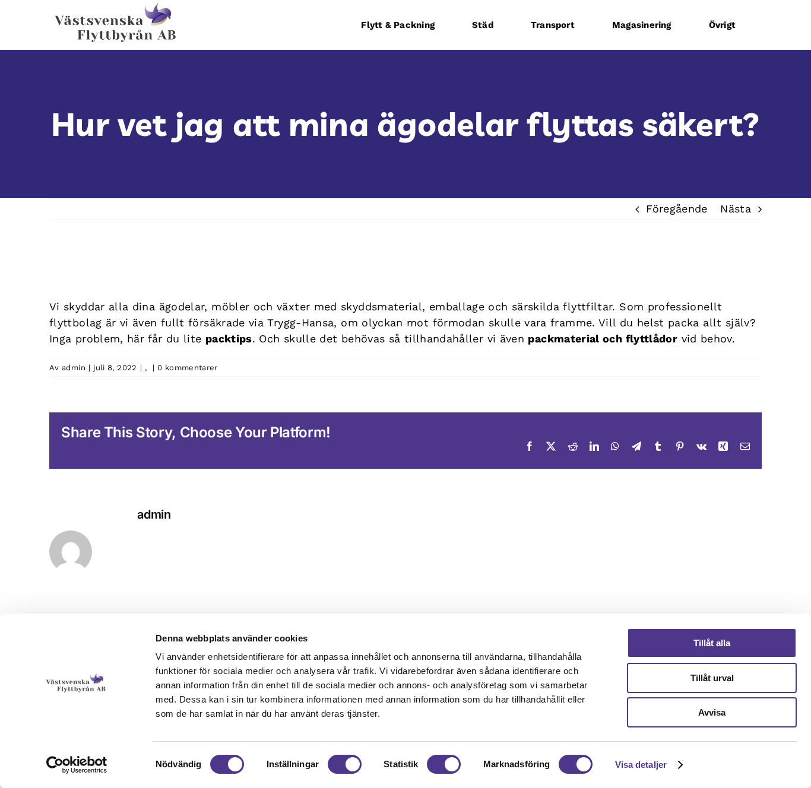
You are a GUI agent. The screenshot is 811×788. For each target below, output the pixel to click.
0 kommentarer (187, 367)
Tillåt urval (712, 678)
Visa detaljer (641, 765)
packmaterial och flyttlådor (602, 338)
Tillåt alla (711, 643)
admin (73, 367)
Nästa (735, 208)
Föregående (677, 208)
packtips (228, 338)
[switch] (345, 764)
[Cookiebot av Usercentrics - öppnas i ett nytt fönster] (77, 765)
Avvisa (712, 712)
